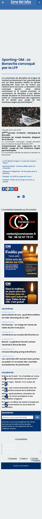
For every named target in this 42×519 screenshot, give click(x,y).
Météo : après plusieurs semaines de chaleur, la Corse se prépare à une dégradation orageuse (18, 396)
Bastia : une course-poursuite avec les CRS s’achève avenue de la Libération (19, 389)
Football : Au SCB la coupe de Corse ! (17, 176)
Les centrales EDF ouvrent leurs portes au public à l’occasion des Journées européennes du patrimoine (21, 362)
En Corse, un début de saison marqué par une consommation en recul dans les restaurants (20, 404)
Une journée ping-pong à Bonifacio (19, 351)
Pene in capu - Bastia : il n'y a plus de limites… (18, 383)
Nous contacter (8, 452)
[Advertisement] (21, 32)
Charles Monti (7, 74)
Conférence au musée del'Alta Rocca (20, 334)
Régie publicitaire (9, 445)
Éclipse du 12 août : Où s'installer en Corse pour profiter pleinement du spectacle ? (20, 377)
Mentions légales (9, 449)
